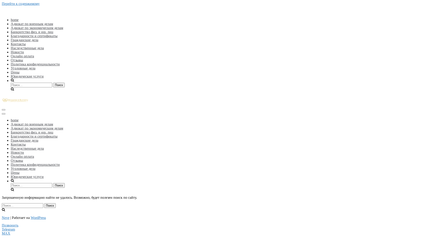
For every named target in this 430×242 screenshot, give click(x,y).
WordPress (38, 218)
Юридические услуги (27, 76)
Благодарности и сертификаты (34, 36)
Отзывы (17, 60)
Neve (5, 218)
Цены (15, 72)
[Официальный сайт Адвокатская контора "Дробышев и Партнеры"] (15, 102)
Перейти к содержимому (21, 4)
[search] (219, 85)
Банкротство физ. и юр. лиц (32, 32)
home (15, 20)
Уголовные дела (23, 68)
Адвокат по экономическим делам (37, 28)
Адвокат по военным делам (32, 24)
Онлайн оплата (22, 56)
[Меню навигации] (3, 109)
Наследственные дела (27, 48)
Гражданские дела (24, 40)
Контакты (18, 44)
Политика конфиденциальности (35, 64)
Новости (17, 52)
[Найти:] (32, 85)
